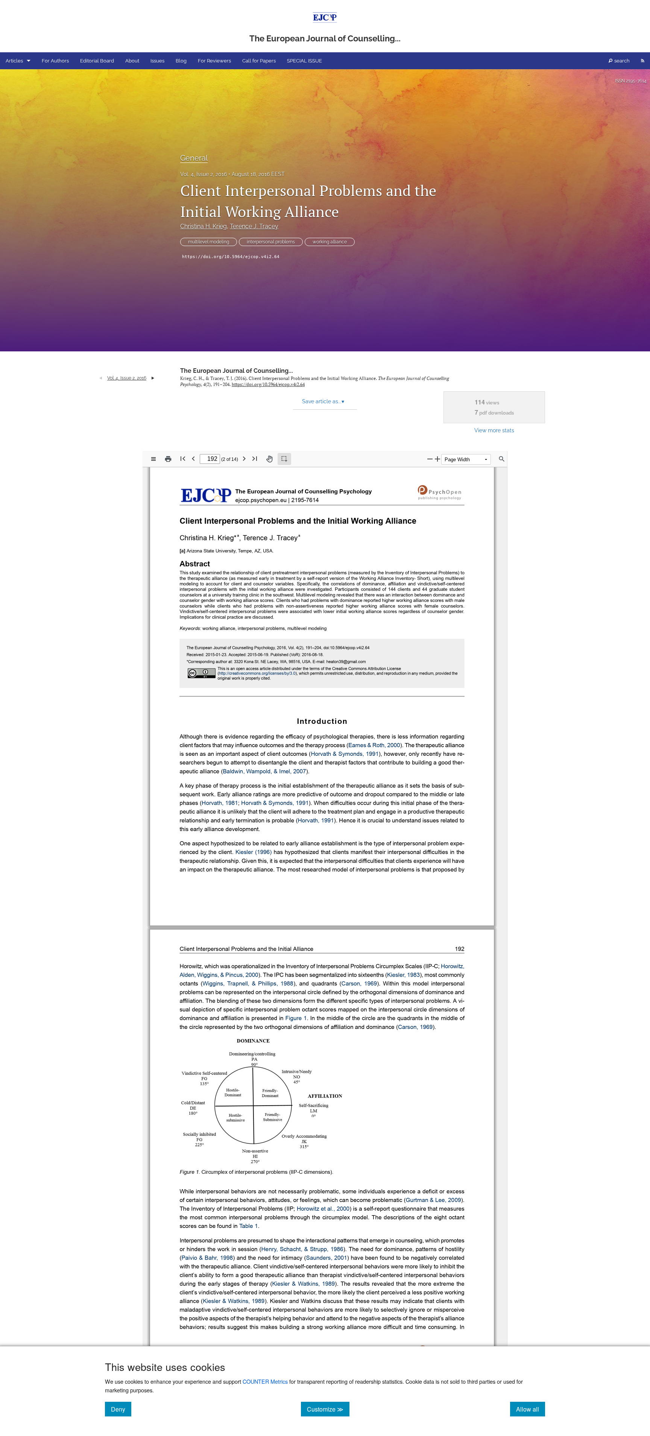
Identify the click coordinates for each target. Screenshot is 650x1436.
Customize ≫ (328, 1408)
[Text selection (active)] (284, 459)
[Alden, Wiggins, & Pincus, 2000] (218, 975)
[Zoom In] (437, 458)
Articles (14, 61)
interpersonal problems (271, 242)
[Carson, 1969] (359, 984)
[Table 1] (248, 1226)
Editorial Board (97, 61)
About (132, 61)
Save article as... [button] (323, 401)
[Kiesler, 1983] (403, 975)
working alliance (330, 242)
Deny (121, 1408)
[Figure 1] (296, 1018)
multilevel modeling (208, 242)
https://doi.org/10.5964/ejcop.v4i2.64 (230, 256)
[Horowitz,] (453, 966)
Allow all (530, 1408)
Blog (181, 61)
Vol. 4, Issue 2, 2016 (203, 174)
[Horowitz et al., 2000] (323, 1209)
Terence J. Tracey (254, 226)
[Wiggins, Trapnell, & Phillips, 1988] (247, 984)
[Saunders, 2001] (326, 1258)
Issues (157, 61)
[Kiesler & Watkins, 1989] (303, 1284)
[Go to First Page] (182, 458)
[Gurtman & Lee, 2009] (433, 1200)
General (194, 158)
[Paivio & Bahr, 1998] (207, 1258)
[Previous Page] (193, 458)
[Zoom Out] (429, 458)
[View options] (153, 459)
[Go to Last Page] (254, 458)
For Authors (55, 61)
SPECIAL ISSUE (304, 61)
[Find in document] (502, 459)
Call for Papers (259, 61)
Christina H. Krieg (203, 226)
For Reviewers (214, 61)
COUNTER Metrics (265, 1381)
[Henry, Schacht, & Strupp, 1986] (302, 1249)
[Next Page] (244, 458)
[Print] (168, 459)
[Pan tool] (269, 459)
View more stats (494, 430)
